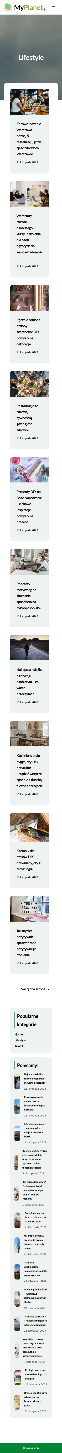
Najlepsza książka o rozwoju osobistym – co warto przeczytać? (30, 681)
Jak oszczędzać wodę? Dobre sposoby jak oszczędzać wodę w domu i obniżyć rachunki (34, 1190)
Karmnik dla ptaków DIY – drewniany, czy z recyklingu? (28, 860)
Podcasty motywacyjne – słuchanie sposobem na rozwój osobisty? (29, 596)
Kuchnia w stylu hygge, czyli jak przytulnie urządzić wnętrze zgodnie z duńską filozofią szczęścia (30, 770)
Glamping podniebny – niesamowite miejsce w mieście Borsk (35, 1130)
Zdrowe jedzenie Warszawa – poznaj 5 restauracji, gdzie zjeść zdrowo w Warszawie (29, 139)
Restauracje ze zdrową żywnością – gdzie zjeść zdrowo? (27, 418)
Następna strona (35, 989)
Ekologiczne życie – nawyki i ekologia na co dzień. (35, 1374)
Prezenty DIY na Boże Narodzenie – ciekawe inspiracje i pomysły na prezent (29, 506)
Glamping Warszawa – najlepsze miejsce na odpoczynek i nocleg (35, 1320)
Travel (18, 1046)
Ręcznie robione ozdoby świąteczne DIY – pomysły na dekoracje (29, 332)
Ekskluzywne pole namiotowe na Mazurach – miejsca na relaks (34, 1103)
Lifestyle (20, 1040)
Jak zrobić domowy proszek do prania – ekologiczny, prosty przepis (34, 1242)
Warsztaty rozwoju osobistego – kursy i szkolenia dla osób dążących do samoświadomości (30, 237)
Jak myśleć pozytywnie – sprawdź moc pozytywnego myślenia (26, 943)
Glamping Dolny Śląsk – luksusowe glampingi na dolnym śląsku (36, 1295)
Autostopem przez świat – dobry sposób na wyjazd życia (36, 1217)
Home (18, 1034)
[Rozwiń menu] (53, 7)
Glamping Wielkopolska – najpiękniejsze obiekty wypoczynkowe (35, 1269)
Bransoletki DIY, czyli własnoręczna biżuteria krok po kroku (35, 1399)
